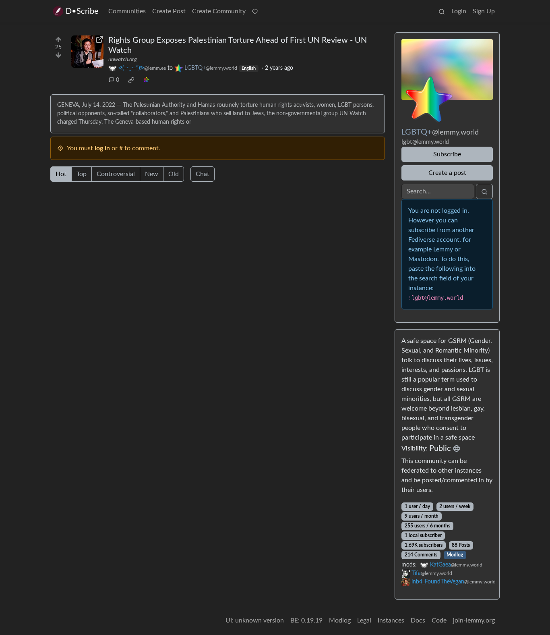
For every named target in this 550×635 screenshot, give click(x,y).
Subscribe (447, 154)
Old (173, 174)
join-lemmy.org (474, 620)
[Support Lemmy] (255, 11)
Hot (61, 174)
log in (102, 148)
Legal (364, 620)
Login (458, 11)
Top (82, 174)
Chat (202, 174)
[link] (131, 80)
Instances (391, 620)
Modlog (455, 554)
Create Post (169, 11)
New (151, 174)
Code (439, 620)
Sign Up (484, 11)
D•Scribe (82, 11)
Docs (418, 620)
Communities (127, 11)
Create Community (219, 11)
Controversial (116, 174)
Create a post (447, 173)
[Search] (441, 11)
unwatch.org (122, 59)
